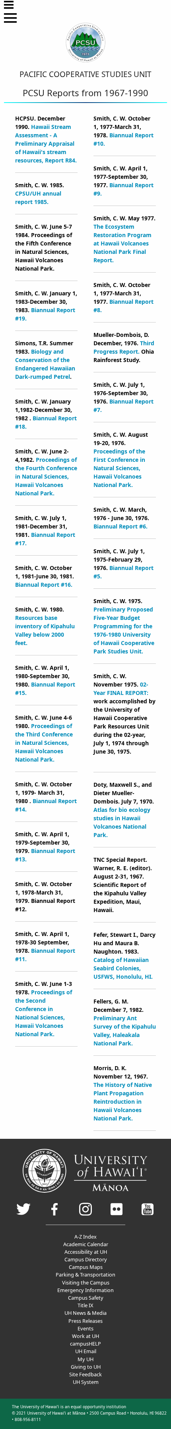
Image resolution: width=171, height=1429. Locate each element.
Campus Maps (86, 1267)
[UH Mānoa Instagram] (85, 1214)
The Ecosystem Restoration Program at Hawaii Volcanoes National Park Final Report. (122, 243)
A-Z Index (85, 1236)
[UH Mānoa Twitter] (23, 1214)
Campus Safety (85, 1297)
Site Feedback (85, 1374)
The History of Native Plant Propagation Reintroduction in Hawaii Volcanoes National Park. (122, 1101)
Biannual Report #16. (43, 584)
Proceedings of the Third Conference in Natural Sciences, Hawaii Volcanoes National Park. (44, 742)
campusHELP (85, 1343)
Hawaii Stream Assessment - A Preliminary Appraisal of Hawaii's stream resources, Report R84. (46, 143)
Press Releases (85, 1320)
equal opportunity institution (98, 1406)
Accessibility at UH (85, 1251)
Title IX (85, 1305)
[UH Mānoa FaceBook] (54, 1213)
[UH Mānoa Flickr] (116, 1213)
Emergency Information (85, 1290)
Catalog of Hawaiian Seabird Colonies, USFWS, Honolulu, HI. (123, 968)
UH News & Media (85, 1312)
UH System (86, 1381)
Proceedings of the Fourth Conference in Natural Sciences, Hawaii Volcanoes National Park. (46, 476)
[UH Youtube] (148, 1213)
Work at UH (85, 1336)
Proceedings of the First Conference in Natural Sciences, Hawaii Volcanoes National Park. (119, 468)
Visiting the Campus (85, 1282)
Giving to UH (86, 1366)
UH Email (85, 1351)
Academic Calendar (85, 1244)
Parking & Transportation (85, 1274)
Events (85, 1328)
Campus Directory (85, 1259)
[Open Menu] (9, 5)
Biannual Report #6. (120, 526)
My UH (85, 1359)
